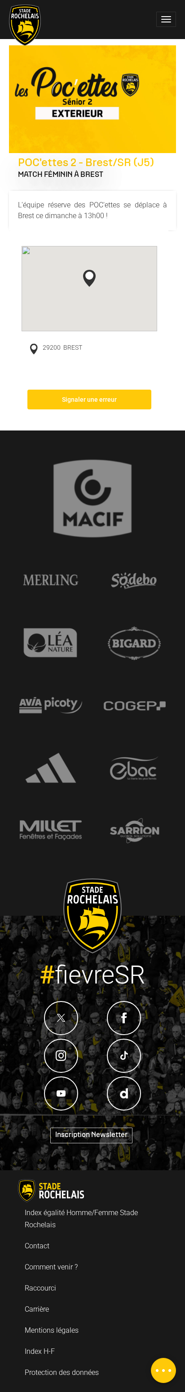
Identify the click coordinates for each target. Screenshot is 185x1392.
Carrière (37, 1309)
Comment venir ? (51, 1267)
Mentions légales (52, 1330)
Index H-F (40, 1351)
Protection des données (62, 1372)
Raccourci (40, 1288)
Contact (37, 1246)
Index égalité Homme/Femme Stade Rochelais (81, 1218)
